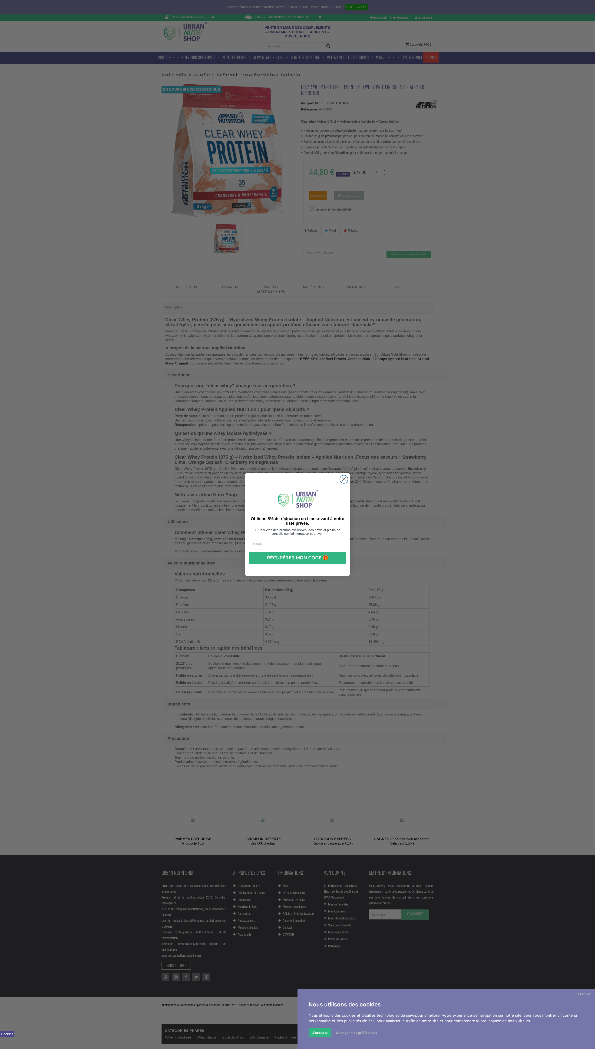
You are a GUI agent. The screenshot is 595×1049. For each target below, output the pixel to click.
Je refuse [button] (583, 994)
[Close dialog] (344, 479)
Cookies (7, 1034)
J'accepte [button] (319, 1033)
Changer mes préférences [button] (356, 1033)
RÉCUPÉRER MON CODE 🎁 (297, 558)
